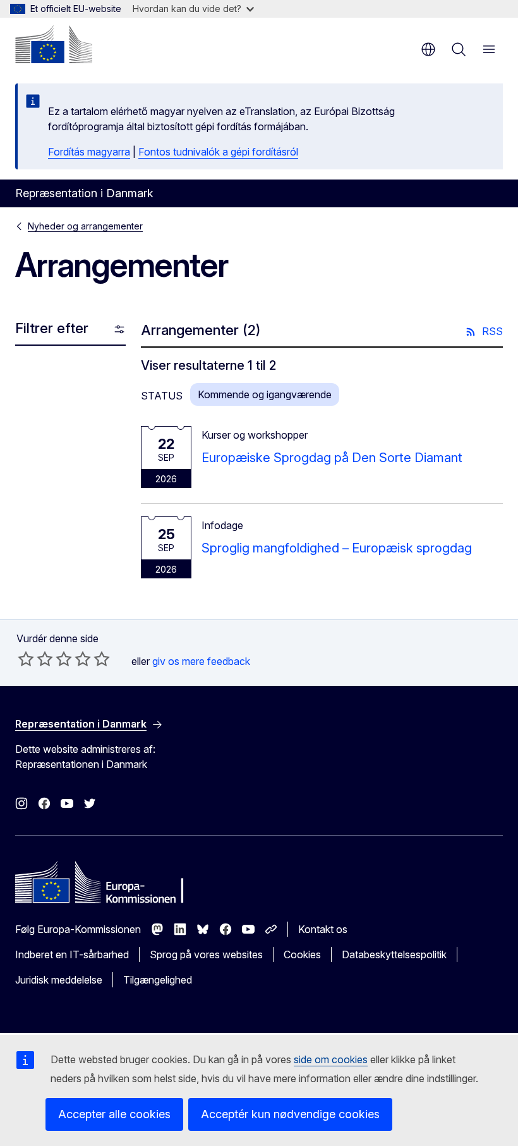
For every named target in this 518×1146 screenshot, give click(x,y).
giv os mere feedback (201, 661)
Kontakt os (322, 929)
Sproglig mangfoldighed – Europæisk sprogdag (337, 548)
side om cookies (331, 1059)
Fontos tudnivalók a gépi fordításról (218, 151)
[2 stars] (35, 658)
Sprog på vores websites (206, 954)
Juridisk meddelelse (58, 979)
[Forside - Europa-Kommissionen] (53, 44)
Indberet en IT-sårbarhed (72, 954)
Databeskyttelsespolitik (394, 954)
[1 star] (25, 658)
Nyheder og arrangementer (85, 226)
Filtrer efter (51, 328)
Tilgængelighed (157, 979)
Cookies (302, 954)
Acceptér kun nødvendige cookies (290, 1114)
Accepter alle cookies (114, 1114)
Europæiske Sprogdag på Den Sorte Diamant (332, 457)
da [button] (428, 49)
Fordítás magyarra (89, 151)
